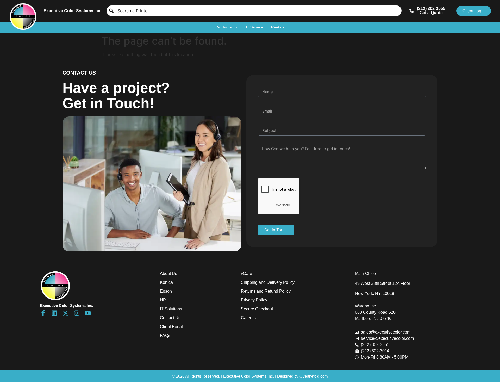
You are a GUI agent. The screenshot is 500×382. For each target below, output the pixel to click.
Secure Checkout (257, 309)
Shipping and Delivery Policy (268, 282)
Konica (166, 282)
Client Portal (171, 326)
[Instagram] (77, 313)
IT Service (254, 27)
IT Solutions (171, 309)
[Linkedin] (54, 313)
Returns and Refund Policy (266, 291)
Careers (248, 318)
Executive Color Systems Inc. (72, 11)
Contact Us (170, 318)
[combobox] (254, 10)
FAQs (165, 335)
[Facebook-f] (43, 313)
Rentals (278, 27)
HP (163, 300)
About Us (168, 273)
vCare (246, 273)
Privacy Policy (254, 300)
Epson (166, 291)
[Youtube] (88, 313)
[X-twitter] (65, 313)
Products (224, 27)
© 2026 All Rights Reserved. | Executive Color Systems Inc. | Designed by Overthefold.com (250, 376)
